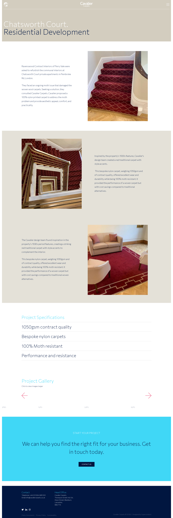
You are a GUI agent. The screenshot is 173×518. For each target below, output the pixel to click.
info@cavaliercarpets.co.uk (35, 497)
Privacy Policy (41, 515)
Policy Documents (28, 515)
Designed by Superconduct (141, 514)
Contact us (86, 464)
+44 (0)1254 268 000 (38, 495)
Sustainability (51, 515)
